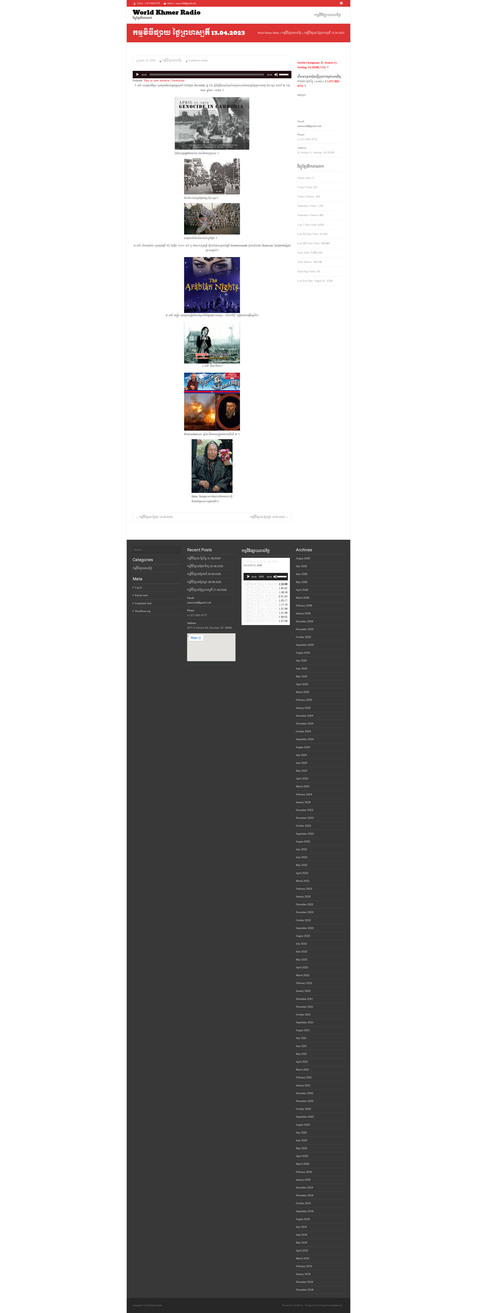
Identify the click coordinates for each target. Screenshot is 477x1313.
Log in (138, 587)
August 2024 (303, 747)
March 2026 (302, 597)
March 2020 (302, 1164)
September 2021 (305, 1022)
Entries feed (141, 595)
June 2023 (301, 857)
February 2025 (304, 700)
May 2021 (301, 1054)
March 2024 (302, 786)
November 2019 (304, 1195)
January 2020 (303, 1179)
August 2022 (303, 936)
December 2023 (304, 810)
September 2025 (305, 645)
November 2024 (304, 723)
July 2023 (301, 849)
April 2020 (302, 1156)
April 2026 (302, 590)
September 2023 (305, 833)
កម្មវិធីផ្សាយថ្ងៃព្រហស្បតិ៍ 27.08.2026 (206, 590)
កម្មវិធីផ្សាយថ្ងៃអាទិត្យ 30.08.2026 (205, 566)
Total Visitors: (305, 262)
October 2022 (303, 920)
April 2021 (302, 1061)
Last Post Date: (305, 281)
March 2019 (302, 1258)
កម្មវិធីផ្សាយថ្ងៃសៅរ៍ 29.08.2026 (204, 574)
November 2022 (305, 912)
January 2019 (303, 1274)
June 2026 (301, 574)
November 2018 (304, 1289)
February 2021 (304, 1077)
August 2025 (303, 652)
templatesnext (336, 1305)
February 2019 (304, 1266)
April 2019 (302, 1250)
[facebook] (341, 4)
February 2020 (304, 1172)
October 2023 (303, 825)
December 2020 (304, 1093)
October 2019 (303, 1203)
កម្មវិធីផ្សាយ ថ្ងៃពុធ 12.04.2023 (154, 517)
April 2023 (302, 873)
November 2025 (305, 629)
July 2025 (301, 660)
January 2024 (303, 802)
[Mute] (276, 74)
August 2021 (303, 1030)
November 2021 (304, 1006)
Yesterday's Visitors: (308, 215)
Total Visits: (304, 252)
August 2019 (303, 1219)
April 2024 (302, 778)
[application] (212, 74)
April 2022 (302, 967)
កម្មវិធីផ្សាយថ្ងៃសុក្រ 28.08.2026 (204, 582)
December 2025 (304, 621)
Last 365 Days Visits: (309, 243)
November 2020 (305, 1101)
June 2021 (301, 1046)
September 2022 (305, 928)
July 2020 (301, 1132)
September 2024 (305, 739)
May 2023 (301, 865)
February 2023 (304, 888)
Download (178, 80)
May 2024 (301, 770)
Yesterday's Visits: (307, 206)
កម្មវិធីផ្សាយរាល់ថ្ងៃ (327, 15)
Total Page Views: (307, 271)
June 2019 (301, 1234)
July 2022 (301, 943)
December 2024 (304, 715)
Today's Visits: (305, 187)
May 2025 (301, 676)
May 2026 (301, 582)
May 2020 (301, 1148)
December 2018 (304, 1282)
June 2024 (301, 763)
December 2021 (304, 999)
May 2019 (301, 1242)
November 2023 (305, 818)
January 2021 (303, 1085)
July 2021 (301, 1038)
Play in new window (157, 80)
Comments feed (143, 603)
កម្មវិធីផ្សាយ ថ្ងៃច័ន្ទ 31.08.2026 (203, 558)
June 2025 (301, 668)
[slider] (284, 74)
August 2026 (303, 558)
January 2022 (303, 991)
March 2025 (302, 692)
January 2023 (303, 896)
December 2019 (304, 1187)
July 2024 (301, 755)
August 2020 (303, 1124)
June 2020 (301, 1140)
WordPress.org (142, 611)
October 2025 (303, 637)
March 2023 (302, 881)
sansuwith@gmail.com (309, 126)
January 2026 (303, 613)
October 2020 (303, 1109)
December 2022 (304, 904)
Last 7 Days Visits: (307, 224)
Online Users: (304, 178)
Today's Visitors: (306, 196)
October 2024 (303, 731)
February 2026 (304, 605)
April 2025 (302, 684)
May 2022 (301, 959)
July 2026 (301, 566)
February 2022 (304, 983)
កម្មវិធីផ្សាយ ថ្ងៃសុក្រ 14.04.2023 (269, 517)
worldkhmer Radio (198, 60)
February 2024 (304, 794)
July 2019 (301, 1227)
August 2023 (303, 841)
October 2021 (303, 1014)
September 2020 (305, 1116)
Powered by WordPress (293, 1305)
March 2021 (302, 1069)
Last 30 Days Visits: (308, 234)
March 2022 (302, 975)
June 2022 (301, 951)
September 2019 (304, 1211)
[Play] (137, 74)
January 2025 (303, 708)
